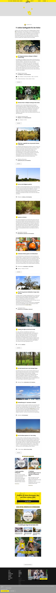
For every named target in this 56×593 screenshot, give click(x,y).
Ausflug (9, 572)
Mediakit (20, 583)
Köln (19, 575)
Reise (19, 576)
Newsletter (20, 579)
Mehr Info (18, 123)
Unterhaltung (10, 573)
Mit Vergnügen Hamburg (28, 1)
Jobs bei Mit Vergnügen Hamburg (22, 580)
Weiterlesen (17, 483)
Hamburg (20, 572)
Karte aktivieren (28, 8)
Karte (9, 579)
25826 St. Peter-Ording (28, 449)
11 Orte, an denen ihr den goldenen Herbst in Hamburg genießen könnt (36, 533)
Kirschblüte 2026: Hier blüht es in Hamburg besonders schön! (19, 533)
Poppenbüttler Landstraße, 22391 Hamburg (26, 233)
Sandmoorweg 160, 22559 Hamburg (24, 160)
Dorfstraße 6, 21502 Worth (28, 266)
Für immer (44, 578)
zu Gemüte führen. (28, 304)
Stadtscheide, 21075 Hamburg (29, 382)
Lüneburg (23, 344)
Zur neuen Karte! (28, 501)
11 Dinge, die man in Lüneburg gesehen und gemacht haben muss (28, 533)
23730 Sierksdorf (25, 415)
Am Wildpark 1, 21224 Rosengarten (24, 74)
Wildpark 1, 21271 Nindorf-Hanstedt (24, 117)
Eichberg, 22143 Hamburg (27, 196)
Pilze (16, 31)
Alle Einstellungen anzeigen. (4, 589)
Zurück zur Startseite (28, 564)
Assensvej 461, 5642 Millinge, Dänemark (25, 309)
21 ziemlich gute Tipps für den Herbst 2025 (28, 525)
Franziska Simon (29, 24)
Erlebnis (9, 576)
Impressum (20, 584)
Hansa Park (32, 408)
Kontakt (20, 582)
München (20, 573)
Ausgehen (9, 575)
